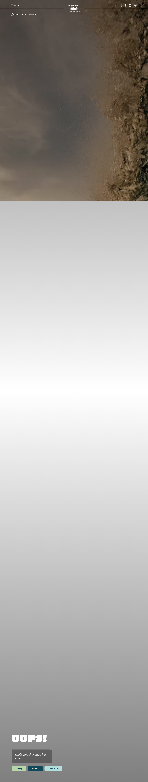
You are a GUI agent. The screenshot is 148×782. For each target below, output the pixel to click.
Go (87, 5)
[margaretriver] (130, 5)
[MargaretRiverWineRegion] (125, 5)
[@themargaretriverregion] (121, 5)
